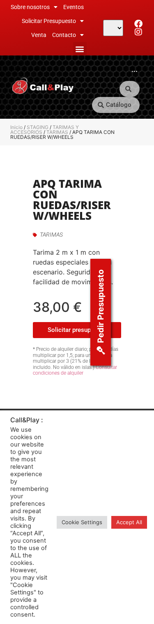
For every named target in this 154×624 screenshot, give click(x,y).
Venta (38, 35)
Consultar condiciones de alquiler (75, 370)
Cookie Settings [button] (82, 522)
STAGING (37, 127)
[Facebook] (138, 24)
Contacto (64, 35)
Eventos (73, 7)
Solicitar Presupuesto (49, 21)
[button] (80, 48)
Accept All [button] (129, 522)
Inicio (16, 127)
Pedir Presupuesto (101, 306)
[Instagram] (138, 32)
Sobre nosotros (30, 7)
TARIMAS (57, 132)
